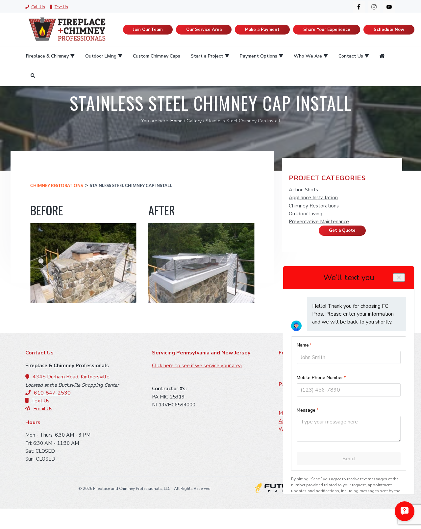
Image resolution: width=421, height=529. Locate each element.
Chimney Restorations (56, 185)
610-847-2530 (52, 393)
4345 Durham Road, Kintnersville (71, 376)
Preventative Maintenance (319, 221)
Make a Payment (262, 30)
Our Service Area (204, 30)
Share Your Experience (326, 30)
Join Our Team (147, 30)
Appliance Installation (313, 197)
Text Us (61, 7)
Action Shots (303, 189)
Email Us (42, 408)
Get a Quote (342, 230)
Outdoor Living (305, 213)
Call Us (38, 7)
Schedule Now (389, 30)
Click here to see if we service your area (197, 365)
